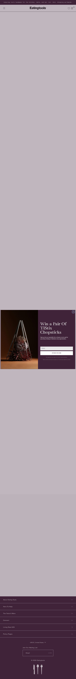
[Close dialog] (73, 312)
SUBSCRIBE (56, 353)
